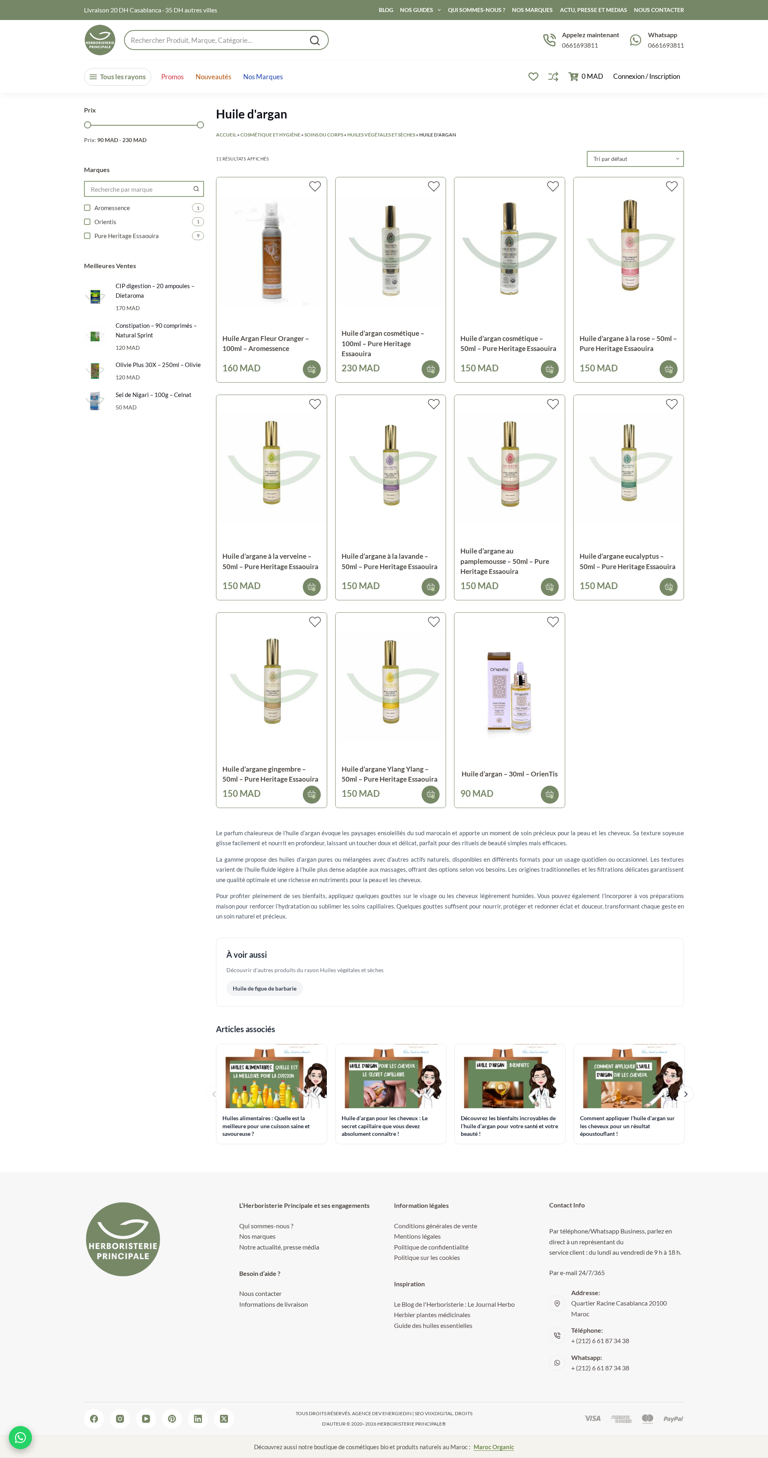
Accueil (226, 135)
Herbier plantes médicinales (432, 1314)
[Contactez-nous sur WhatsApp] (20, 1437)
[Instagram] (120, 1419)
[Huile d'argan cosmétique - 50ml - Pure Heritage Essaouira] (509, 250)
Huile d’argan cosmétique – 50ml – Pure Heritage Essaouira (508, 343)
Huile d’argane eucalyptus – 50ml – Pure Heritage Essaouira (628, 561)
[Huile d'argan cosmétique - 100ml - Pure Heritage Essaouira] (391, 250)
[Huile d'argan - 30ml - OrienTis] (509, 686)
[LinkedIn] (198, 1419)
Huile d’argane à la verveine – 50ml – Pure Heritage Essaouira (270, 561)
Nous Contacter (659, 9)
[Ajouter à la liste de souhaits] (315, 186)
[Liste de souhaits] (533, 77)
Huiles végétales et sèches (381, 135)
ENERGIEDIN (397, 1413)
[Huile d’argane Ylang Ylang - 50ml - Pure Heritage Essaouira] (391, 686)
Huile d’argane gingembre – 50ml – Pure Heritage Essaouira (270, 774)
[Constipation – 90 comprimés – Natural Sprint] (95, 336)
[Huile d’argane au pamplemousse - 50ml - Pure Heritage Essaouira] (509, 468)
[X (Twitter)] (224, 1419)
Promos (172, 77)
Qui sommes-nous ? (476, 9)
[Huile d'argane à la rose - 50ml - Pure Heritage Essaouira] (629, 250)
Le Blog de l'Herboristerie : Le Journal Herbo (454, 1304)
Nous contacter (260, 1293)
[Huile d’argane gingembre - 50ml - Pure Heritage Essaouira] (271, 686)
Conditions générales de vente (435, 1225)
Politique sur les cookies (427, 1257)
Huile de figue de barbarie (264, 988)
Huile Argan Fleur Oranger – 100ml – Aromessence (265, 343)
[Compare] (553, 77)
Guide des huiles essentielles (433, 1325)
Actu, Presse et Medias (593, 9)
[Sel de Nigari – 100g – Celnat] (95, 401)
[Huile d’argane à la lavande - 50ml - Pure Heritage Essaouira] (391, 468)
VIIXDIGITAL (439, 1413)
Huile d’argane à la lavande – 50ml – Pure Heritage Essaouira (390, 561)
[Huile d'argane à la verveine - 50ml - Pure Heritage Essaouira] (271, 468)
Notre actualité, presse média (279, 1247)
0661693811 (580, 45)
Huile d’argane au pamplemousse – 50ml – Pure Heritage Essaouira (504, 561)
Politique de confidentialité (431, 1247)
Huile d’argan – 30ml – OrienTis (510, 774)
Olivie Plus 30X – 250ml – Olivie (158, 364)
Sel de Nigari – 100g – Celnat (154, 394)
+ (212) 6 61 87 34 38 (600, 1340)
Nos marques (263, 77)
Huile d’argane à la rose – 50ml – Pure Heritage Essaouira (628, 343)
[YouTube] (146, 1419)
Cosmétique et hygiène (270, 135)
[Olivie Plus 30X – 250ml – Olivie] (95, 371)
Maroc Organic (494, 1446)
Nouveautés (213, 77)
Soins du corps (323, 135)
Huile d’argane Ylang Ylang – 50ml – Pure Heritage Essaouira (390, 774)
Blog (386, 9)
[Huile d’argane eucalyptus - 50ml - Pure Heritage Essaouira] (629, 468)
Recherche (315, 40)
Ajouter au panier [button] (312, 369)
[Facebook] (94, 1419)
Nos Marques (532, 9)
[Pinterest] (172, 1419)
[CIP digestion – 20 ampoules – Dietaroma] (95, 297)
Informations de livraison (273, 1304)
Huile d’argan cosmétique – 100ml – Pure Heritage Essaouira (383, 343)
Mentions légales (417, 1236)
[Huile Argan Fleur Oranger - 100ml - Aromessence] (271, 250)
